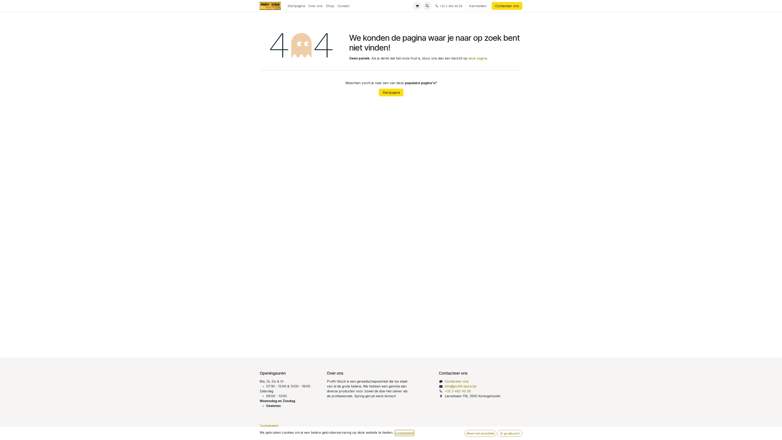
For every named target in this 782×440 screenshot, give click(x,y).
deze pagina (477, 58)
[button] (427, 6)
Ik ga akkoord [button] (510, 433)
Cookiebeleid (269, 425)
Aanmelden (478, 6)
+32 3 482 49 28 (458, 391)
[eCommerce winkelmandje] (417, 6)
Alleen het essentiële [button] (480, 433)
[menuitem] (296, 6)
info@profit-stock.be (461, 386)
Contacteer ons (507, 6)
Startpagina (391, 92)
